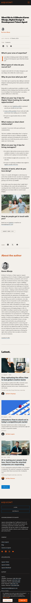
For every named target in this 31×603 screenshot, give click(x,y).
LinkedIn (11, 222)
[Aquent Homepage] (6, 3)
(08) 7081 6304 (17, 578)
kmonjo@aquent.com (7, 224)
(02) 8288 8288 (15, 585)
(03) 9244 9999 (16, 582)
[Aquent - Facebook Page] (2, 552)
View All (5, 487)
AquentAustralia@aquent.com (9, 588)
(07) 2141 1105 (16, 580)
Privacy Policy (5, 591)
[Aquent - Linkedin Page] (6, 552)
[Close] (28, 593)
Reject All (23, 600)
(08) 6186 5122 (14, 583)
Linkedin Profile (5, 338)
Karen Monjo (6, 32)
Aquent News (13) (8, 231)
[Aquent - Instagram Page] (9, 552)
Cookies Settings (8, 600)
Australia (15, 511)
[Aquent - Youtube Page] (13, 552)
